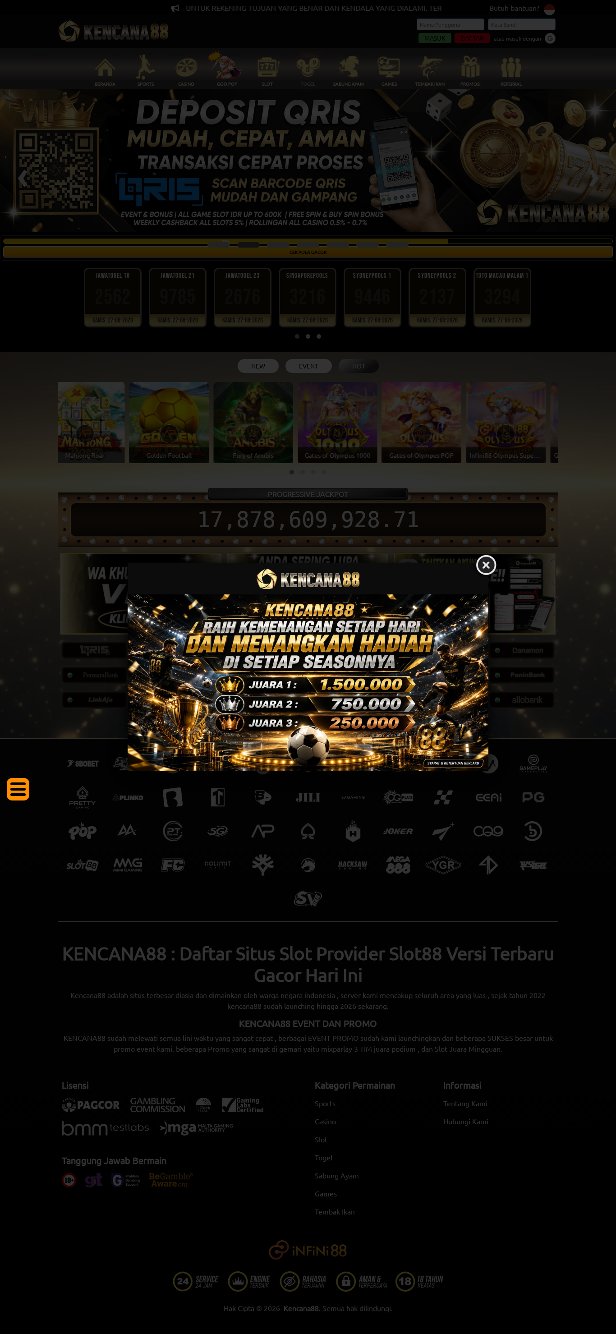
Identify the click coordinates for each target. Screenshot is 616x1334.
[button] (18, 789)
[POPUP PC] (308, 682)
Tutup (486, 565)
